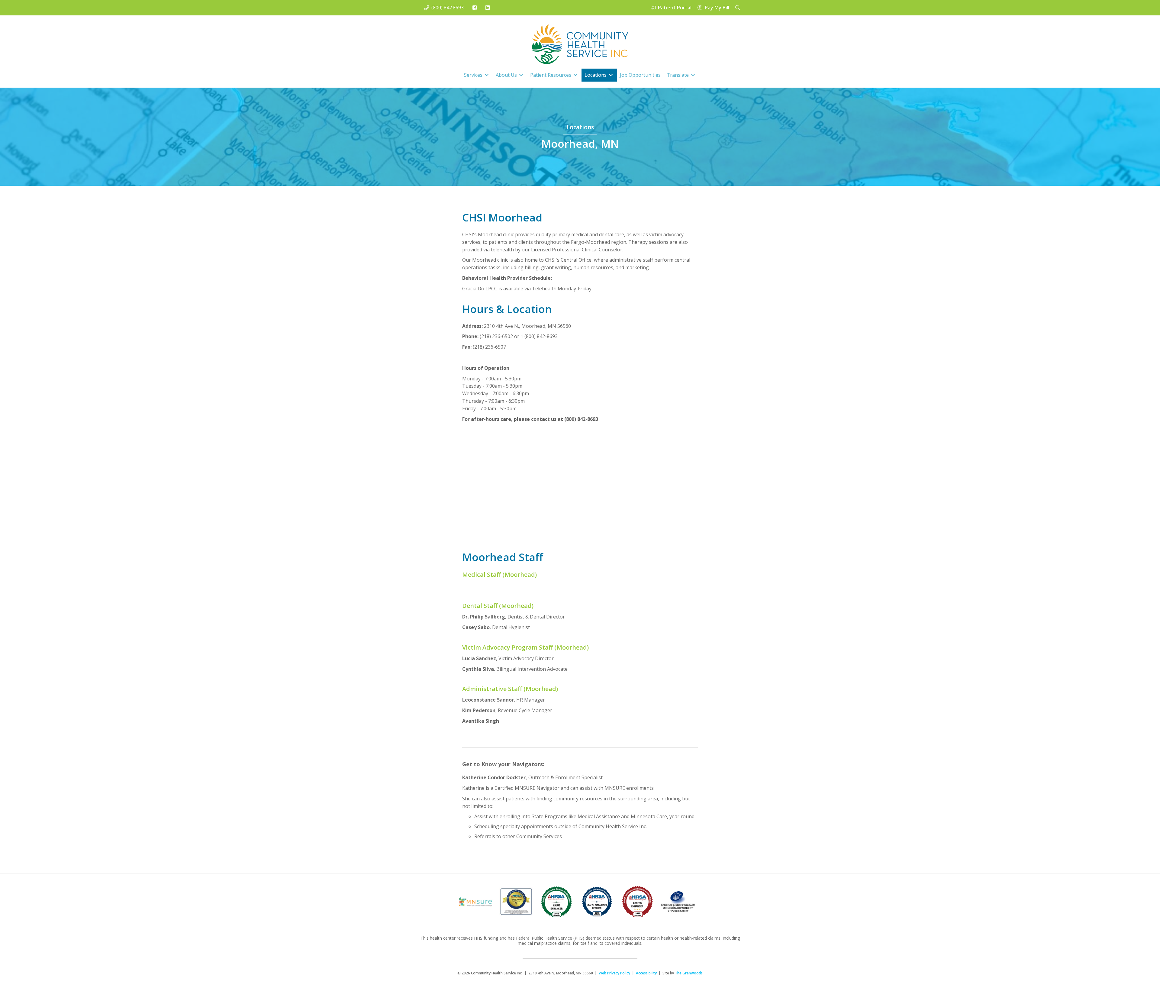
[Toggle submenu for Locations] (610, 75)
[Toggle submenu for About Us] (521, 75)
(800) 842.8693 (446, 7)
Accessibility (646, 973)
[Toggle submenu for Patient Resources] (575, 75)
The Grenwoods (689, 973)
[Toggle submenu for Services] (486, 75)
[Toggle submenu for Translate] (693, 75)
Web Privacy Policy (614, 973)
